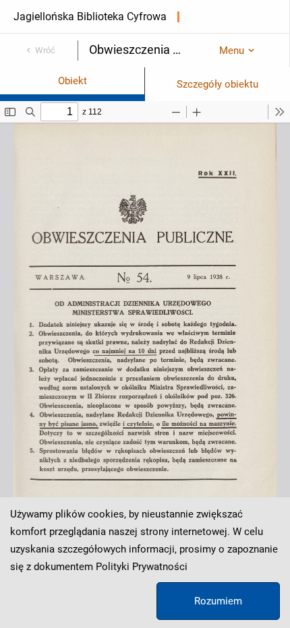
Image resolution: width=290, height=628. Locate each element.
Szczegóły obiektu (217, 84)
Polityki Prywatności (141, 567)
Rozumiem (218, 601)
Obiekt (72, 81)
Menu (231, 50)
